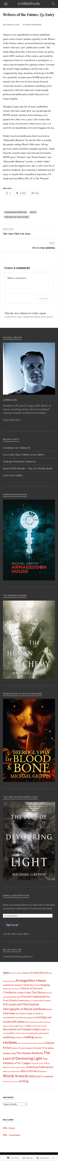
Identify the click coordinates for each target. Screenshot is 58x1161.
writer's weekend (44, 1076)
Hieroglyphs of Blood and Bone (24, 1009)
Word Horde (29, 1071)
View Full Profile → (13, 419)
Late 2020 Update (13, 475)
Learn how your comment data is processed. (29, 316)
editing (5, 997)
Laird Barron (20, 1017)
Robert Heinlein (38, 1043)
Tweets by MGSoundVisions (18, 956)
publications (44, 1033)
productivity (25, 1033)
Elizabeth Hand (15, 997)
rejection (38, 1037)
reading (29, 1037)
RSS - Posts (9, 1128)
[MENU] (6, 4)
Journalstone (9, 1017)
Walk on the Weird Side (11, 1071)
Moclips (44, 1026)
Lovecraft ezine (13, 1021)
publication (33, 1033)
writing (23, 1081)
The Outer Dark (37, 1063)
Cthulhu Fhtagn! (24, 992)
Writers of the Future (17, 217)
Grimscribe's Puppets (42, 1000)
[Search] (50, 4)
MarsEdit (38, 1022)
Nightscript (40, 1029)
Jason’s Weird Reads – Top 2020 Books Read (27, 468)
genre (30, 1000)
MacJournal (29, 1022)
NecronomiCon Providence (18, 1029)
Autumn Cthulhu (22, 985)
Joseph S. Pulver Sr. (34, 1013)
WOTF (33, 212)
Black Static (35, 985)
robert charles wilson (24, 1043)
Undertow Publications (39, 1067)
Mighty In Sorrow (33, 1026)
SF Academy (48, 1048)
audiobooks (8, 985)
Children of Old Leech (31, 988)
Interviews (9, 1013)
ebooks (49, 993)
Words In (10, 1075)
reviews (10, 1042)
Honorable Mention (15, 212)
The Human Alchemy (29, 1053)
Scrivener (37, 1048)
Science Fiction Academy (22, 1048)
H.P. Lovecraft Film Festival (21, 1004)
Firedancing (22, 1000)
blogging (45, 984)
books (5, 988)
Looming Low (43, 1017)
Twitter (23, 1067)
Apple (13, 981)
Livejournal (30, 1017)
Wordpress (41, 1071)
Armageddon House (30, 980)
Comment (43, 298)
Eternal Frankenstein (33, 996)
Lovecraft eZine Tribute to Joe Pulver (23, 454)
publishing (8, 1037)
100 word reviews (15, 973)
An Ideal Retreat (39, 972)
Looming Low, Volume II (16, 447)
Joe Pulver (20, 1013)
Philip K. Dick (14, 1033)
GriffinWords (29, 3)
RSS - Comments (11, 1135)
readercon (19, 1037)
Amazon (26, 973)
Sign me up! (12, 924)
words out (26, 1076)
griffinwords (33, 25)
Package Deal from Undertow (19, 461)
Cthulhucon (9, 992)
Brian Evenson (14, 989)
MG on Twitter (12, 950)
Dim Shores (39, 992)
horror (49, 1009)
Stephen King (9, 1053)
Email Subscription (16, 895)
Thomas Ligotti (15, 1067)
